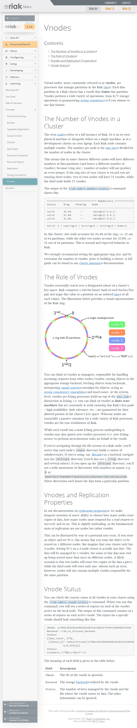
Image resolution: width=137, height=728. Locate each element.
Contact (126, 3)
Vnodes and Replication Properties (73, 61)
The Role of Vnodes (63, 56)
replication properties (93, 510)
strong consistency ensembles (64, 392)
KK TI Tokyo (98, 721)
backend (81, 682)
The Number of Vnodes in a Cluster (73, 51)
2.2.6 (29, 27)
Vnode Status (59, 65)
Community (111, 3)
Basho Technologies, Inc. (98, 718)
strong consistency (93, 100)
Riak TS (110, 8)
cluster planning (90, 263)
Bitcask (96, 454)
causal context (70, 387)
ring (106, 87)
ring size (111, 148)
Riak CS (126, 8)
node (60, 134)
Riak (14, 26)
